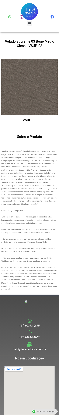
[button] (29, 23)
